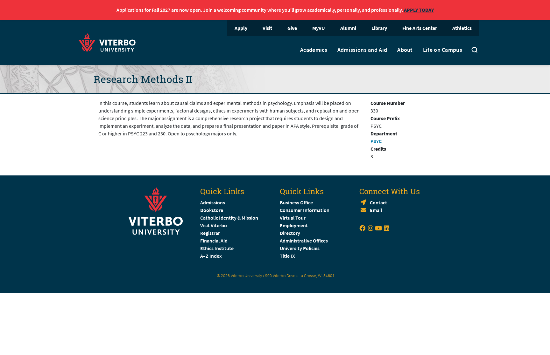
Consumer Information (304, 210)
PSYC (376, 141)
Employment (294, 225)
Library (379, 28)
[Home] (108, 42)
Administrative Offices (304, 240)
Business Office (296, 202)
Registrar (210, 233)
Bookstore (211, 210)
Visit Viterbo (213, 225)
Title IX (287, 256)
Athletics (462, 28)
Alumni (348, 28)
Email (376, 210)
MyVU (318, 28)
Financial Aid (214, 240)
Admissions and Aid (362, 49)
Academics (313, 49)
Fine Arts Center (419, 28)
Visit (267, 28)
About (405, 49)
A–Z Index (211, 256)
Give (292, 28)
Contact (378, 202)
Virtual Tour (293, 218)
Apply (241, 28)
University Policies (300, 248)
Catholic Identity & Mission (229, 218)
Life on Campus (442, 49)
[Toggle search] (474, 50)
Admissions (212, 202)
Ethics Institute (217, 248)
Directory (290, 233)
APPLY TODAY (419, 10)
